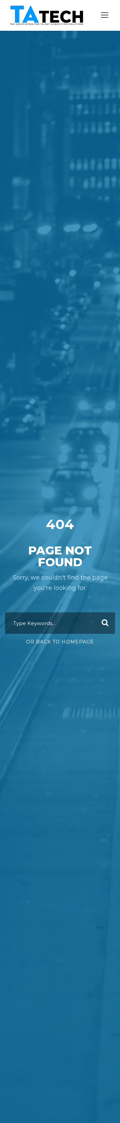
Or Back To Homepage (60, 642)
